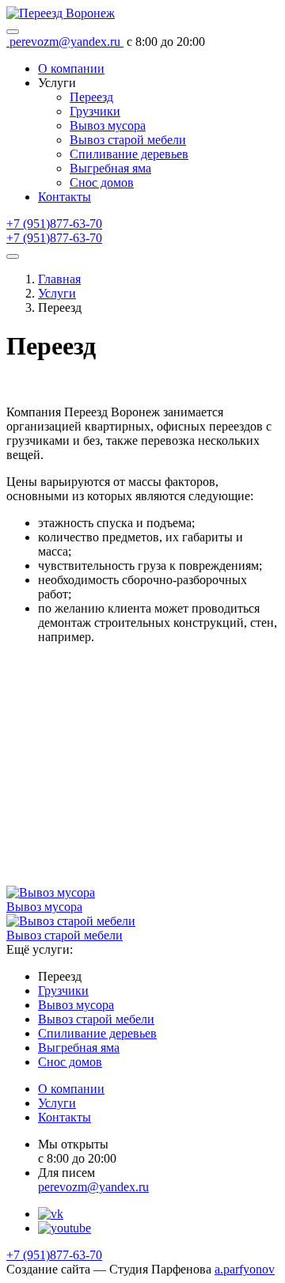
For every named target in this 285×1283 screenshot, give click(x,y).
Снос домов (102, 182)
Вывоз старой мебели (128, 139)
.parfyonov (245, 1269)
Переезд (91, 97)
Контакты (64, 1117)
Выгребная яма (110, 168)
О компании (71, 1088)
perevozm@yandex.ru (93, 1187)
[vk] (50, 1213)
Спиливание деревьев (129, 154)
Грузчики (95, 111)
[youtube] (64, 1228)
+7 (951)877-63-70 (54, 223)
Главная (59, 279)
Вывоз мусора (108, 125)
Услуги (57, 293)
